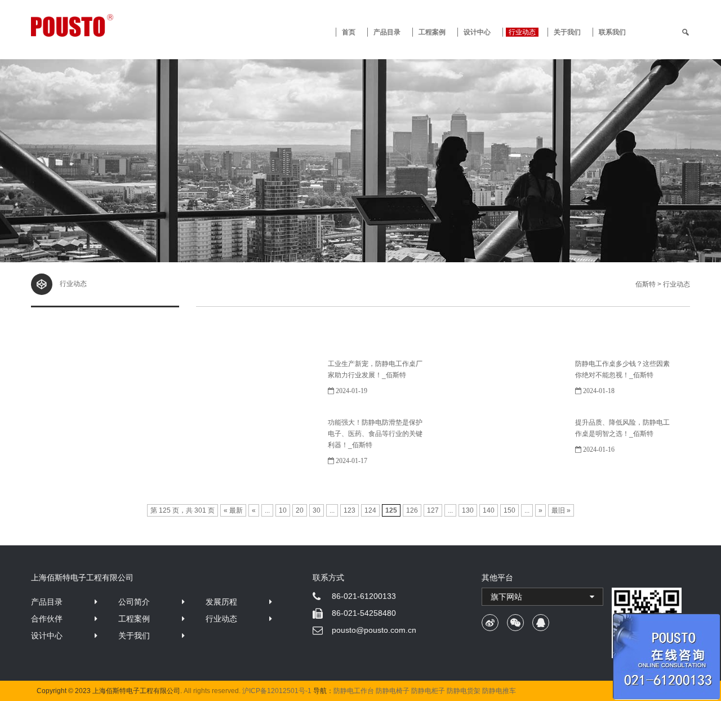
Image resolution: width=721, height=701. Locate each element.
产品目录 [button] (386, 32)
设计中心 (477, 32)
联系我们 (612, 32)
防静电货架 (463, 691)
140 (489, 510)
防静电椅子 (393, 691)
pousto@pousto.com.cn (374, 629)
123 (349, 510)
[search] (685, 32)
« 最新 (233, 510)
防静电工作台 (353, 691)
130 (468, 510)
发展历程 (221, 601)
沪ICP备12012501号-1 (276, 691)
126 (412, 510)
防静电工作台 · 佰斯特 (114, 25)
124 (370, 510)
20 (300, 510)
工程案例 (432, 32)
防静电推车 (499, 691)
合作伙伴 (47, 618)
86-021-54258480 (364, 613)
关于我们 (567, 32)
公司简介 (134, 601)
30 (317, 510)
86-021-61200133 (364, 596)
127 (433, 510)
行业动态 (522, 32)
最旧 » (561, 510)
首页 (348, 32)
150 (509, 510)
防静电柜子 (428, 691)
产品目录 (47, 601)
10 (283, 510)
